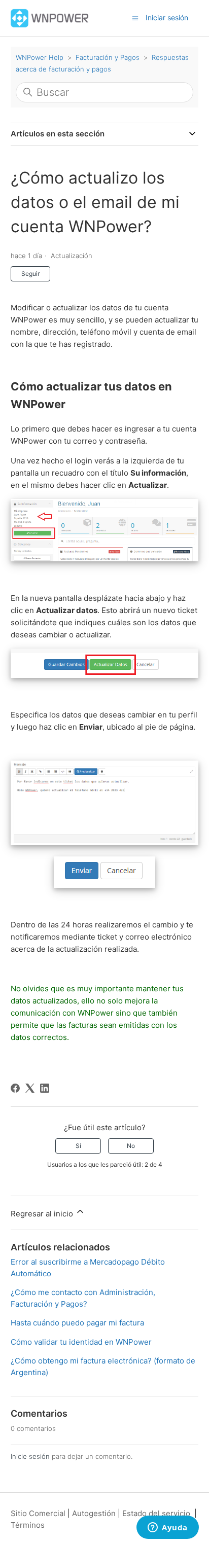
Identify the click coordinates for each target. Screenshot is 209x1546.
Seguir (30, 273)
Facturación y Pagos (108, 57)
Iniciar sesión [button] (167, 17)
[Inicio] (50, 17)
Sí (78, 1145)
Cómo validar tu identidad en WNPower (81, 1342)
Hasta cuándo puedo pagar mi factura (77, 1322)
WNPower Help (39, 57)
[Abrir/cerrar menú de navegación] (135, 17)
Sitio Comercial (38, 1513)
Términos (28, 1525)
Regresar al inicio (43, 1213)
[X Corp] (29, 1088)
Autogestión (94, 1513)
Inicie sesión (30, 1456)
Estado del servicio (156, 1513)
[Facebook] (15, 1088)
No (131, 1145)
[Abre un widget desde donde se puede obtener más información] (167, 1528)
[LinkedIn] (44, 1088)
